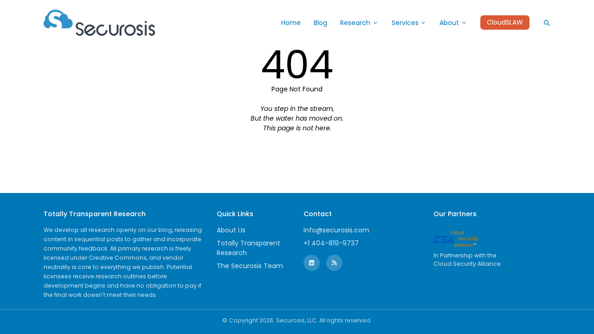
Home (291, 22)
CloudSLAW (505, 22)
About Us (231, 230)
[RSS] (334, 263)
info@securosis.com (336, 230)
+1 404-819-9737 (331, 243)
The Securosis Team (250, 265)
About (449, 22)
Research (355, 22)
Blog (320, 22)
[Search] (546, 23)
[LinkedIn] (311, 263)
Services (405, 22)
